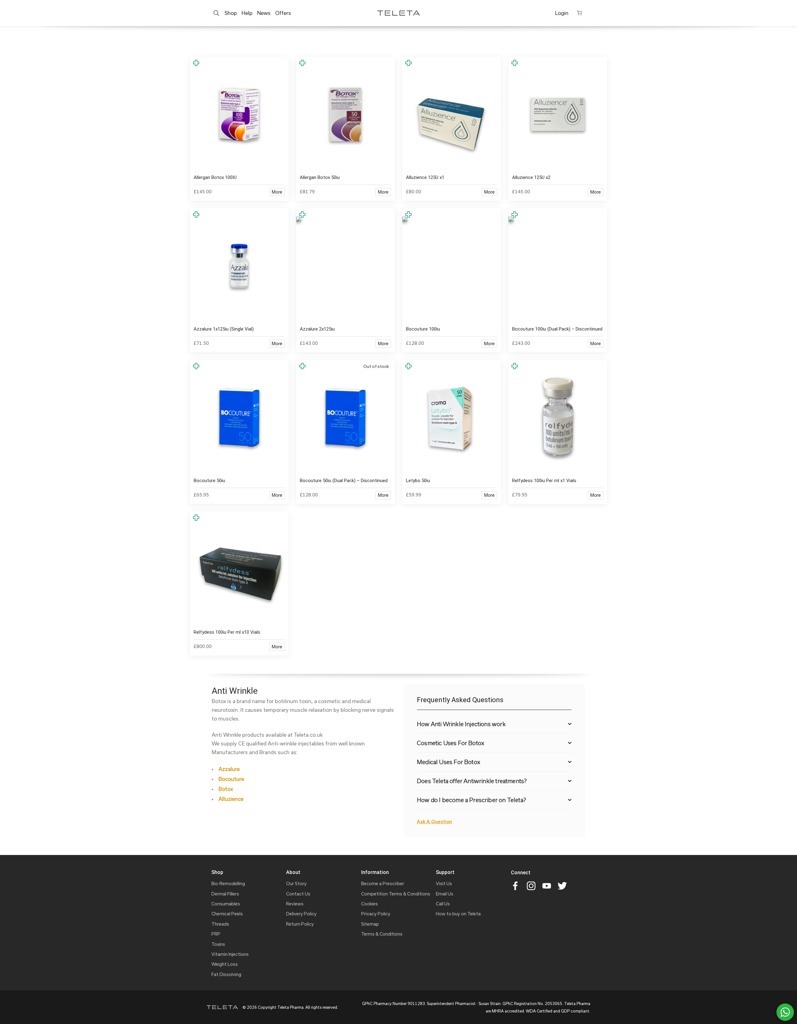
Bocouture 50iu (209, 480)
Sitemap (370, 924)
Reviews (295, 903)
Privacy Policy (375, 913)
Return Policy (300, 924)
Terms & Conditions (382, 934)
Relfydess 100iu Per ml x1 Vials (544, 480)
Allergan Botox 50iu (320, 177)
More (277, 192)
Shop (230, 13)
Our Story (296, 883)
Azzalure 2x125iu (317, 329)
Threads (220, 924)
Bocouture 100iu (423, 329)
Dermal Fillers (225, 893)
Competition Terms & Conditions (395, 893)
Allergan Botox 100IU (215, 177)
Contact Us (298, 893)
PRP (215, 934)
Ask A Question (434, 821)
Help (247, 13)
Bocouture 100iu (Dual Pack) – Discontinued (557, 329)
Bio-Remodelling (228, 883)
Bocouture (231, 779)
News (264, 13)
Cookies (369, 903)
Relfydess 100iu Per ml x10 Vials (227, 632)
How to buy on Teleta (458, 913)
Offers (283, 13)
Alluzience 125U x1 (425, 177)
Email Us (444, 893)
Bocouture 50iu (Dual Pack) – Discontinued (344, 480)
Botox (226, 789)
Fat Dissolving (226, 974)
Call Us (443, 903)
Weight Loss (224, 964)
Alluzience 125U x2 (531, 177)
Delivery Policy (301, 913)
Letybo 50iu (418, 480)
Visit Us (444, 883)
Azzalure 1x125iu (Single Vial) (224, 329)
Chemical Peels (227, 913)
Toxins (218, 944)
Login (561, 13)
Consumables (225, 903)
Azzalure (229, 769)
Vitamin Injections (230, 954)
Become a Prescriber (382, 883)
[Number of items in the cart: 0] (579, 13)
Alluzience (231, 799)
